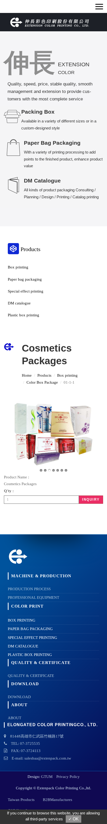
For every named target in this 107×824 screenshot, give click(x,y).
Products (44, 375)
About (14, 718)
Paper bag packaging (25, 279)
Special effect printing (25, 291)
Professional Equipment (33, 597)
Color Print (27, 606)
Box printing (18, 267)
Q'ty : (9, 491)
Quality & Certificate (31, 676)
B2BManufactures (57, 800)
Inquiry (91, 499)
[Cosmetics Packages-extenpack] (53, 434)
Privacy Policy (68, 777)
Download (19, 697)
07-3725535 (30, 743)
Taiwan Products (21, 800)
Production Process (29, 589)
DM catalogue (19, 303)
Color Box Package (42, 382)
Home (27, 375)
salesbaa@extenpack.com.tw (47, 758)
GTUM (46, 777)
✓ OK (73, 819)
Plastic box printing (23, 315)
